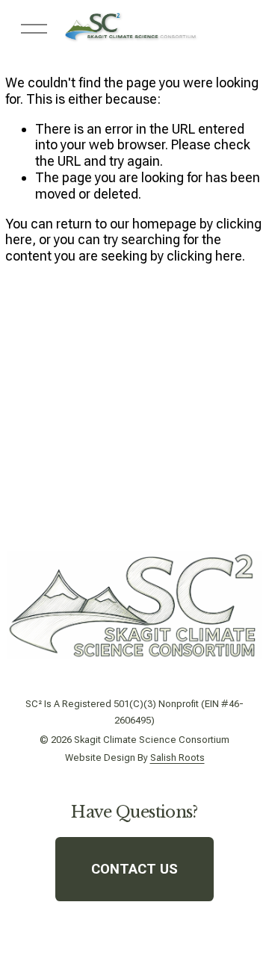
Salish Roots (177, 758)
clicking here (204, 256)
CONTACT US (134, 869)
